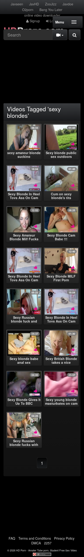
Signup (34, 21)
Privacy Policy (64, 538)
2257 (48, 543)
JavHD (34, 4)
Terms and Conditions (34, 538)
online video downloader (42, 15)
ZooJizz (50, 4)
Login (53, 21)
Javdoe (68, 4)
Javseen (17, 4)
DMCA (36, 543)
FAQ (12, 538)
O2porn (27, 9)
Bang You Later (50, 9)
